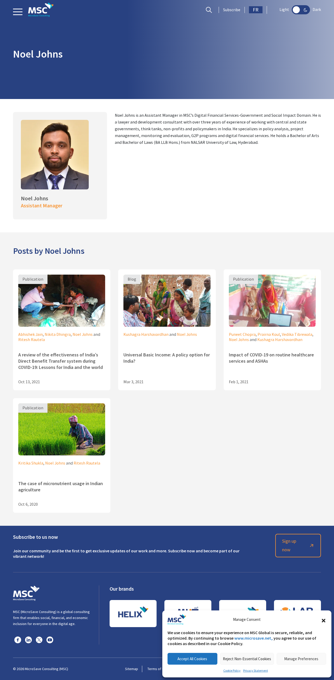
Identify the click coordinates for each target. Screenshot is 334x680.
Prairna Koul (269, 334)
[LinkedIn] (28, 640)
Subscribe (231, 10)
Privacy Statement (255, 671)
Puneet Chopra (242, 334)
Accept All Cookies (192, 658)
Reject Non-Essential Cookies (247, 658)
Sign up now (289, 545)
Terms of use (157, 668)
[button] (323, 619)
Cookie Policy (232, 671)
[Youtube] (50, 640)
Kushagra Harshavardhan (146, 334)
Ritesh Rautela (31, 339)
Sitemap (131, 668)
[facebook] (17, 640)
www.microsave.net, (253, 638)
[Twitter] (39, 640)
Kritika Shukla (30, 463)
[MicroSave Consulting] (26, 592)
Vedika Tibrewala (297, 334)
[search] (210, 10)
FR (256, 10)
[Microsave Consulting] (40, 10)
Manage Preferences (301, 658)
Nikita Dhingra (58, 334)
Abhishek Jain (30, 334)
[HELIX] (133, 613)
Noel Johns (83, 334)
